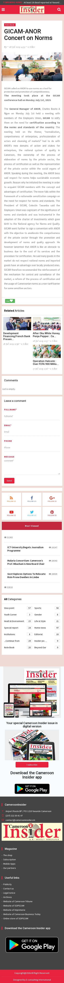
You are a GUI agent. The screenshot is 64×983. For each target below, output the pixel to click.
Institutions (17, 634)
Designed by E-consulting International (32, 979)
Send (9, 480)
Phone (8, 441)
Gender (46, 614)
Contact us (8, 888)
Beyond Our (46, 647)
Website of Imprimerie (14, 909)
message (9, 456)
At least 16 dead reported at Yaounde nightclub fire (43, 2)
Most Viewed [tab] (32, 525)
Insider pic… (46, 640)
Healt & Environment (17, 621)
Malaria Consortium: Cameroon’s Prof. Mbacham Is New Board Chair (25, 562)
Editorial (46, 634)
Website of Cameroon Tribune (17, 901)
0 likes (31, 46)
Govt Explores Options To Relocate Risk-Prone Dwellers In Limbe (26, 575)
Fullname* (10, 409)
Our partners (9, 868)
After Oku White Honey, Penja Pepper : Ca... (46, 335)
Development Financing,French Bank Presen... (16, 336)
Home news (46, 627)
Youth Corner (17, 614)
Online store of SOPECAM (15, 918)
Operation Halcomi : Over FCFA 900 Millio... (46, 363)
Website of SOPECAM (13, 905)
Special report (17, 627)
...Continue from (17, 640)
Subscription (9, 859)
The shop (7, 855)
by (5, 46)
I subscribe (32, 764)
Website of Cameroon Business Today (22, 914)
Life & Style (46, 621)
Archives (7, 897)
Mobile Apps (9, 863)
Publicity (7, 884)
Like (8, 301)
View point (17, 607)
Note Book (9, 24)
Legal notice (9, 892)
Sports (46, 607)
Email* (7, 425)
